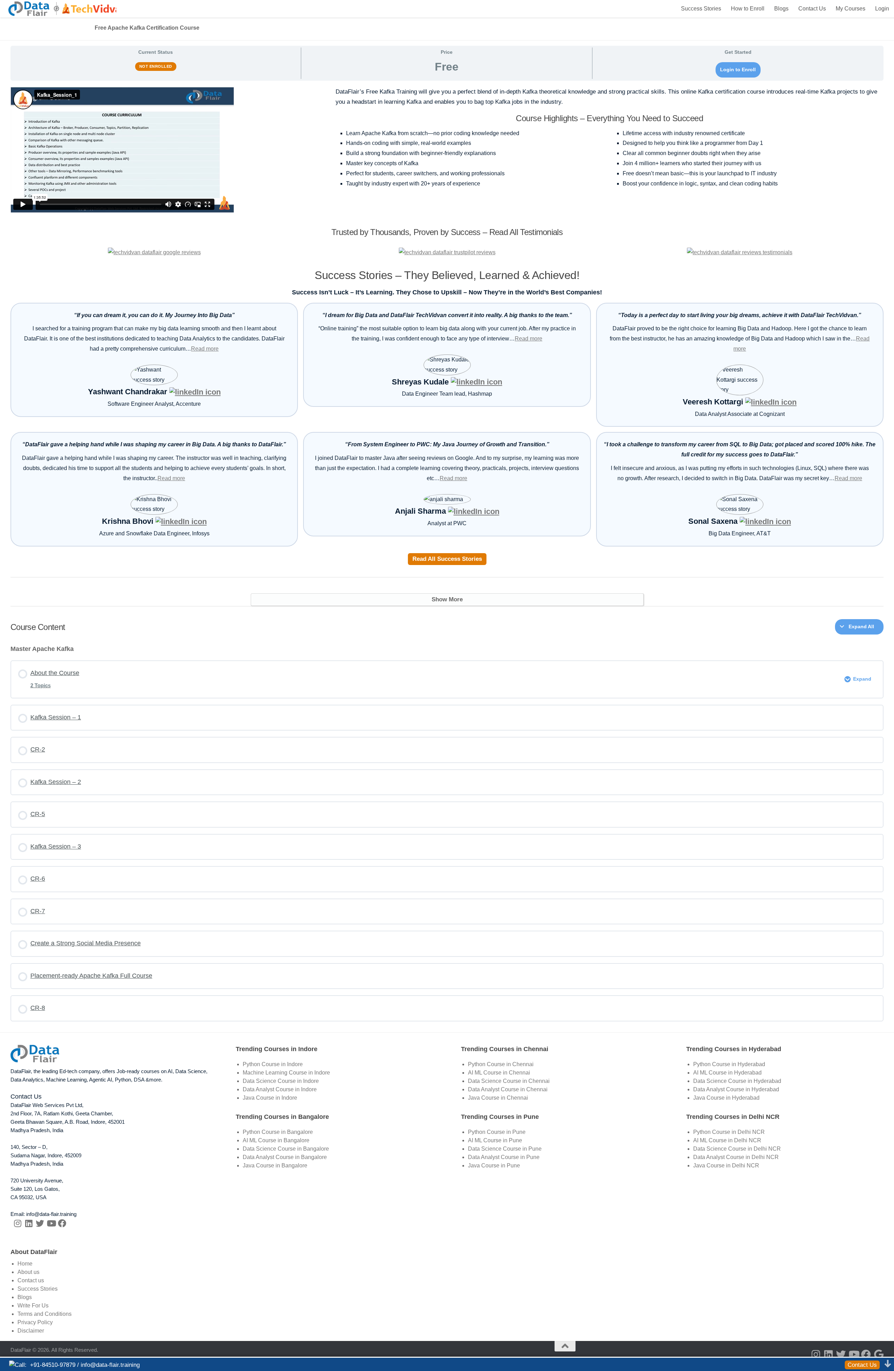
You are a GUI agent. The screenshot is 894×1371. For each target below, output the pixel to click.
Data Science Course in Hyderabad (737, 1081)
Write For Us (33, 1305)
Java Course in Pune (494, 1165)
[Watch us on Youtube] (51, 1223)
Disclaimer (30, 1331)
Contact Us (812, 9)
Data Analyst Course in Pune (504, 1157)
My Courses (850, 9)
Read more (205, 349)
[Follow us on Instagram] (17, 1223)
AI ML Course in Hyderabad (727, 1073)
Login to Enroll (738, 69)
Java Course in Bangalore (275, 1165)
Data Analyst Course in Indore (280, 1089)
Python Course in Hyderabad (729, 1064)
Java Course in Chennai (498, 1098)
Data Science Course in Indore (281, 1081)
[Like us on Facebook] (62, 1223)
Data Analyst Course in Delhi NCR (736, 1157)
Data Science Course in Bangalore (286, 1149)
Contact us (30, 1280)
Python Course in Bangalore (278, 1132)
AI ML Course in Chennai (499, 1073)
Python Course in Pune (497, 1132)
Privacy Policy (35, 1322)
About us (28, 1272)
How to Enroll (747, 9)
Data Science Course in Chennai (509, 1081)
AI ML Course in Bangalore (276, 1140)
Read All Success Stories (447, 559)
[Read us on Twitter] (40, 1223)
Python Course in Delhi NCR (729, 1132)
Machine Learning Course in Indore (286, 1073)
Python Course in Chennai (501, 1064)
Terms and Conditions (44, 1314)
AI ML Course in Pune (495, 1140)
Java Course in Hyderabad (726, 1098)
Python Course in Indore (273, 1064)
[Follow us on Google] (879, 1354)
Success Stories (701, 9)
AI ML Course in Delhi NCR (727, 1140)
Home (24, 1264)
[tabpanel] (447, 347)
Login (882, 9)
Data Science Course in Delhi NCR (737, 1149)
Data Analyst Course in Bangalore (285, 1157)
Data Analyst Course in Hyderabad (736, 1089)
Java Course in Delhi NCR (726, 1165)
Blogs (781, 9)
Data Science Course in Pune (505, 1149)
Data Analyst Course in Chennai (508, 1089)
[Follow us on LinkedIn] (28, 1223)
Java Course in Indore (270, 1098)
